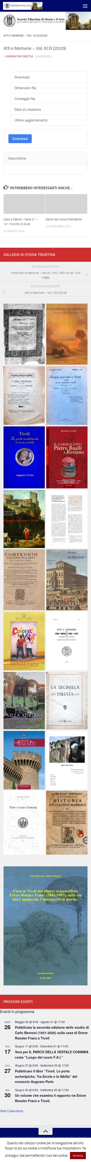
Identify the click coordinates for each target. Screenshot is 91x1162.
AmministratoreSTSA (19, 56)
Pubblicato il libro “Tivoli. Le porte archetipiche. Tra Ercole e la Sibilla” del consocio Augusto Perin (46, 1076)
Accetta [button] (78, 1155)
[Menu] (85, 6)
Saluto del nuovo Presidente (64, 219)
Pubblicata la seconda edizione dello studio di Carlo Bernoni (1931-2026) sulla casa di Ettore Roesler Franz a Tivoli (52, 1032)
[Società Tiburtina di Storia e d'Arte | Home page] (29, 6)
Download (20, 139)
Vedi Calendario (11, 1110)
